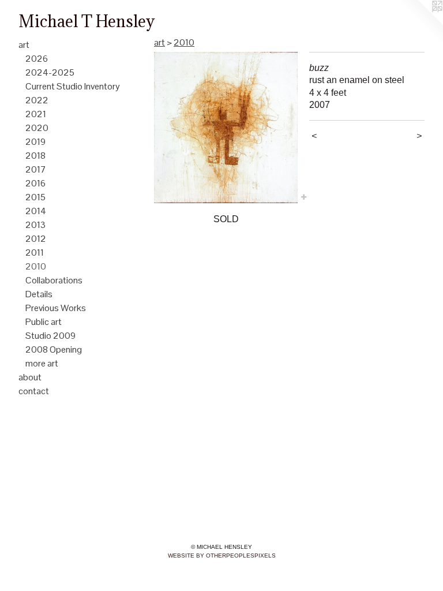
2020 (36, 128)
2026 (36, 59)
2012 (35, 239)
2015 (35, 197)
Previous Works (55, 308)
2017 (35, 169)
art (23, 45)
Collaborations (53, 280)
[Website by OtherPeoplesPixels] (420, 23)
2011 (34, 252)
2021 (35, 114)
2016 (35, 183)
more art (41, 363)
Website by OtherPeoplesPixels (222, 555)
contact (33, 391)
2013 (35, 225)
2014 (35, 211)
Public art (43, 322)
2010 (35, 266)
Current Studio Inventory (72, 86)
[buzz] (226, 127)
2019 (35, 142)
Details (38, 294)
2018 (35, 155)
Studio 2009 (50, 336)
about (30, 377)
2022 (36, 100)
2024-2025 (49, 72)
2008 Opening (53, 349)
